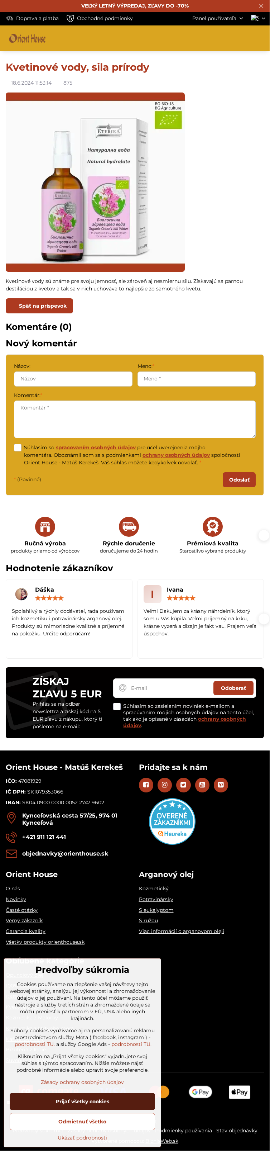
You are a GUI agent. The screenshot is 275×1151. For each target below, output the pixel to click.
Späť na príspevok (42, 306)
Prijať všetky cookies (82, 1101)
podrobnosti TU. (35, 1044)
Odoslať (239, 480)
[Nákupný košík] (243, 38)
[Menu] (261, 38)
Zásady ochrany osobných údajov (82, 1082)
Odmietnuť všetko (82, 1121)
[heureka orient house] (172, 843)
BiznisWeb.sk (161, 1141)
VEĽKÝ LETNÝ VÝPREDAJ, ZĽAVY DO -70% (135, 6)
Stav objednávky (236, 1130)
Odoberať (233, 688)
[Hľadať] (226, 38)
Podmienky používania (183, 1130)
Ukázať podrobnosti (82, 1138)
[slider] (49, 598)
